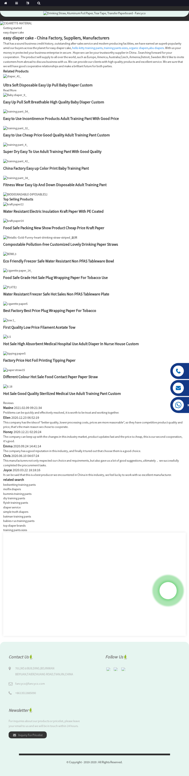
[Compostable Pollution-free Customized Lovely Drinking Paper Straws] (40, 237)
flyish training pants (15, 502)
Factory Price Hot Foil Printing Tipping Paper (39, 360)
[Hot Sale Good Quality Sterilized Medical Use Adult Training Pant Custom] (7, 386)
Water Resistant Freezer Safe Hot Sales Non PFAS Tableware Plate (56, 293)
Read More (9, 90)
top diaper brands (14, 525)
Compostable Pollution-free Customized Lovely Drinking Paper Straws (60, 244)
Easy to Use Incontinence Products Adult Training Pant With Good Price (61, 118)
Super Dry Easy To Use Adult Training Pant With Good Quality (52, 151)
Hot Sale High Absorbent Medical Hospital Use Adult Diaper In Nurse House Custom (71, 343)
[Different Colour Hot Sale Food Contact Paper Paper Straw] (14, 370)
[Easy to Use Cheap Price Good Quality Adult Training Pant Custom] (16, 128)
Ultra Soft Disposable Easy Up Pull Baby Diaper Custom (48, 84)
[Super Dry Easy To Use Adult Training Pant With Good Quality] (15, 144)
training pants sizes (116, 48)
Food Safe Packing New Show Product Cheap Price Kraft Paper (53, 227)
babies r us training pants (18, 521)
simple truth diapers (15, 512)
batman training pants (17, 516)
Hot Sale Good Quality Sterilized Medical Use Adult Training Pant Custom (62, 393)
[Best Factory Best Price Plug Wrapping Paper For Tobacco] (15, 303)
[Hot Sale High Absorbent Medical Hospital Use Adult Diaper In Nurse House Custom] (7, 337)
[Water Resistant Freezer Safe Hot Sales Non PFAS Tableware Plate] (10, 287)
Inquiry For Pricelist (30, 735)
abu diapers (156, 48)
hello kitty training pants (87, 48)
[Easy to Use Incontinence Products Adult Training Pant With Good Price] (16, 111)
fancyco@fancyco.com (30, 683)
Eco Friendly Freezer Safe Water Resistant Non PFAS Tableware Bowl (58, 261)
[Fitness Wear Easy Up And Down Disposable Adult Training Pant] (16, 177)
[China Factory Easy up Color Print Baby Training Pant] (16, 161)
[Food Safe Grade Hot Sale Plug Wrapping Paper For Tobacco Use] (17, 270)
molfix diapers (12, 489)
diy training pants (14, 498)
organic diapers (138, 48)
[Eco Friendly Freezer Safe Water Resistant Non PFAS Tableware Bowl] (9, 254)
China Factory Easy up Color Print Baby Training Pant (46, 168)
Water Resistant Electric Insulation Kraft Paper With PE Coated (53, 211)
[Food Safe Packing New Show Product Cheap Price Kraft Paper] (13, 221)
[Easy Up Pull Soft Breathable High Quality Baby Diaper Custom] (15, 95)
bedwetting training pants (19, 484)
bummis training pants (17, 494)
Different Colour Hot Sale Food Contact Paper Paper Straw (50, 376)
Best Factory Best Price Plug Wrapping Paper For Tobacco (49, 310)
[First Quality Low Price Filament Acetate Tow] (9, 320)
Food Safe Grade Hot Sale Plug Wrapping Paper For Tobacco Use (55, 277)
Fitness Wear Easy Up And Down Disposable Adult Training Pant (55, 184)
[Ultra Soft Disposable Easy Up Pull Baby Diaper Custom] (12, 76)
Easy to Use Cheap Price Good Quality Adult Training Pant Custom (56, 134)
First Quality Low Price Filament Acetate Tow (39, 327)
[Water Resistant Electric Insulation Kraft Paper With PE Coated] (13, 204)
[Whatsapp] (168, 590)
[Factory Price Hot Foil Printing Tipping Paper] (14, 353)
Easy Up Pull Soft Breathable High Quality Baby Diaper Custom (53, 101)
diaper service (12, 507)
